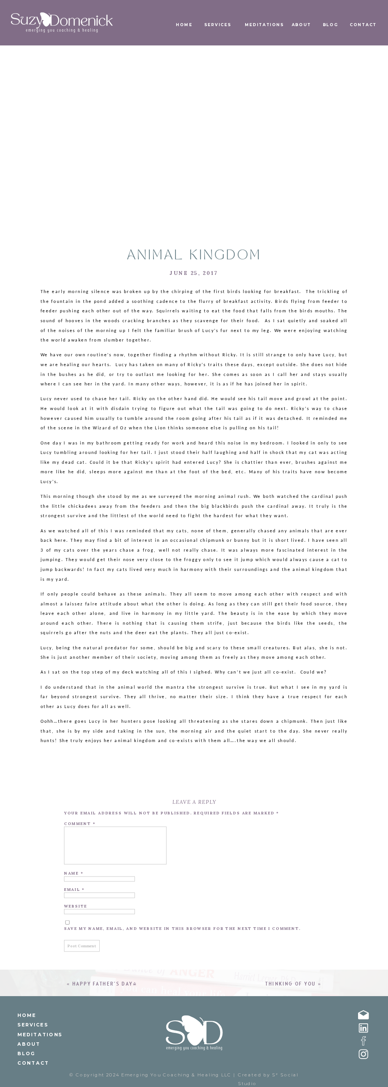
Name (73, 873)
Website (75, 905)
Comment (79, 823)
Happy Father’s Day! (104, 984)
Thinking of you (290, 984)
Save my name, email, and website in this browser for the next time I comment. (182, 928)
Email (74, 889)
